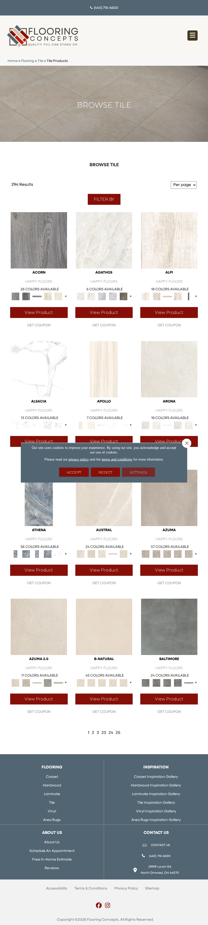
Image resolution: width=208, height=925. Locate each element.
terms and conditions (117, 459)
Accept (74, 472)
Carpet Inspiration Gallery (156, 777)
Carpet (52, 777)
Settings (138, 472)
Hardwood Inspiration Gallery (156, 785)
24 (111, 733)
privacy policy (78, 459)
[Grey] (39, 240)
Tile (40, 61)
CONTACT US (160, 845)
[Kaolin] (104, 626)
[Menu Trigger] (192, 35)
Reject (105, 472)
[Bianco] (169, 240)
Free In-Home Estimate (52, 860)
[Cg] (169, 498)
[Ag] (47, 682)
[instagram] (107, 906)
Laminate (52, 794)
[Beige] (104, 369)
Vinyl (52, 811)
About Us (52, 842)
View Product (39, 312)
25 (118, 733)
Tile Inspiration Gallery (156, 803)
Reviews (52, 868)
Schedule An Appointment (52, 851)
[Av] (39, 626)
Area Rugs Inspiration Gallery (156, 820)
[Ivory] (104, 498)
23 (103, 733)
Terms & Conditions (90, 888)
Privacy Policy (126, 888)
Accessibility (56, 888)
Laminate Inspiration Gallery (156, 794)
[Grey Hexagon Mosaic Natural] (58, 425)
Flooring (27, 61)
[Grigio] (188, 296)
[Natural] (37, 425)
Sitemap (152, 888)
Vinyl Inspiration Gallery (156, 811)
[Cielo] (39, 498)
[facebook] (98, 906)
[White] (47, 296)
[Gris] (169, 626)
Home (13, 61)
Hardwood (52, 785)
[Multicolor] (123, 296)
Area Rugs (52, 820)
